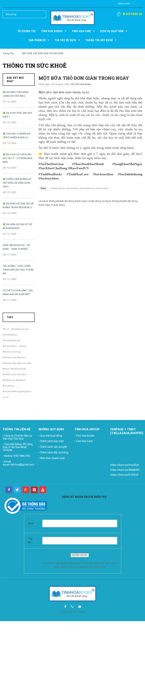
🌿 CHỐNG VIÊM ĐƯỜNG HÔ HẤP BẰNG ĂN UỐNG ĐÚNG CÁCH (17, 183)
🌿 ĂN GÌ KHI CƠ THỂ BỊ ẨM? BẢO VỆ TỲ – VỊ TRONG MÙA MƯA (17, 158)
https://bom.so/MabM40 (125, 469)
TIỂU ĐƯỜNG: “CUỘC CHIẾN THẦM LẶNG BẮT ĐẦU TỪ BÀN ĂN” (18, 270)
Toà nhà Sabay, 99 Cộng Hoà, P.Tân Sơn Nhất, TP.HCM (18, 447)
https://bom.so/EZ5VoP (124, 474)
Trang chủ (8, 53)
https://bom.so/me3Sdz (124, 464)
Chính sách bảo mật (51, 441)
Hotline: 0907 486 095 (16, 456)
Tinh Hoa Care (83, 441)
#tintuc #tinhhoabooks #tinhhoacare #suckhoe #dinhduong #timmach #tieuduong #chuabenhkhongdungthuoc (17, 380)
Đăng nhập (124, 3)
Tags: (43, 188)
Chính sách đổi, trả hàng (53, 452)
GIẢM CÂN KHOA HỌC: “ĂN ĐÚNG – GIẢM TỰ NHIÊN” (16, 247)
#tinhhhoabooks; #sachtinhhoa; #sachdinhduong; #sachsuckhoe (80, 188)
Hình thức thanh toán (52, 458)
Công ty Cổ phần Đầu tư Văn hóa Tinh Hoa (17, 437)
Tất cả (6, 329)
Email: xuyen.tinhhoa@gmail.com (18, 463)
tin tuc (6, 397)
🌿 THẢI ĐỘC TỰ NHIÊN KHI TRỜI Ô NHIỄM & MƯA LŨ (16, 135)
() (133, 13)
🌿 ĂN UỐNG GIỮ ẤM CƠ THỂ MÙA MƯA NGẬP (17, 226)
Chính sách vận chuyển (53, 446)
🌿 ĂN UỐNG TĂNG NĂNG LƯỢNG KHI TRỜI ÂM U (16, 94)
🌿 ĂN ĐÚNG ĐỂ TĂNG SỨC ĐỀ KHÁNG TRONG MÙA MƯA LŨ (18, 205)
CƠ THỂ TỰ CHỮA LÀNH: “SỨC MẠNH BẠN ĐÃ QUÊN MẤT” (18, 292)
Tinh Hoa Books (84, 435)
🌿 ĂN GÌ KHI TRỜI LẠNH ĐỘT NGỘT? (17, 115)
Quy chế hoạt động (50, 435)
